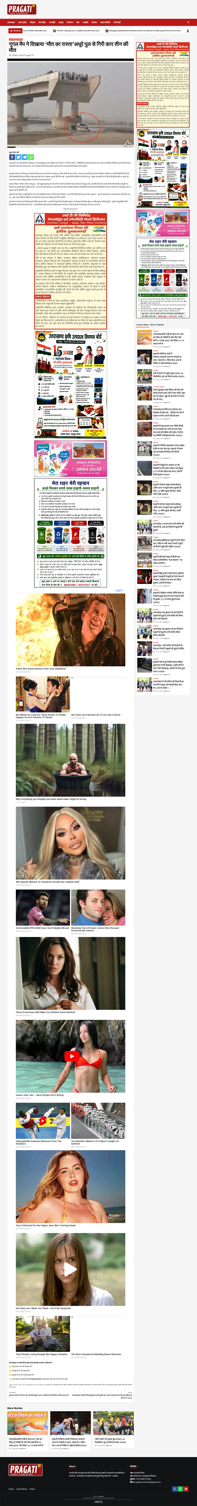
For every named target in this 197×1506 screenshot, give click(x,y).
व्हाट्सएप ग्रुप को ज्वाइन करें (22, 1366)
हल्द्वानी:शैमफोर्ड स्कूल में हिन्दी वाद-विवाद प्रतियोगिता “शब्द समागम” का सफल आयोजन (167, 559)
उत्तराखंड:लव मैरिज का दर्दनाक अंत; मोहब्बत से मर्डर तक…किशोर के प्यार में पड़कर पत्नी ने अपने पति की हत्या (76, 31)
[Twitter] (18, 157)
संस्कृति (85, 22)
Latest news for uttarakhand (23, 1385)
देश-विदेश (42, 22)
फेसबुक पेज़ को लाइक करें (21, 1370)
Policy (32, 1489)
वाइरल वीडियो (105, 22)
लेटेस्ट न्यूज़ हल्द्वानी (107, 1385)
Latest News (21, 1489)
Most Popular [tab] (157, 324)
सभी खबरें (117, 22)
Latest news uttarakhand (43, 1385)
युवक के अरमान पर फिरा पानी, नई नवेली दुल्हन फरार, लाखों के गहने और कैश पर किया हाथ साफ (39, 1393)
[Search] (188, 22)
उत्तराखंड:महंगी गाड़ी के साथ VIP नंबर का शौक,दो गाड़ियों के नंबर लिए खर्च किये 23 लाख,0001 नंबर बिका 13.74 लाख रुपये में (150, 31)
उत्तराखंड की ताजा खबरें (59, 1385)
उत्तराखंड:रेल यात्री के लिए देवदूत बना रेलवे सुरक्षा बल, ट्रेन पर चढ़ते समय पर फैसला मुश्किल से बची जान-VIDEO (102, 1395)
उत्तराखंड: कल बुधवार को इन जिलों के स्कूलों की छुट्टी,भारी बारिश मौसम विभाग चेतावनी (168, 632)
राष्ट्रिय (32, 22)
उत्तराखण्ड (11, 22)
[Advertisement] (109, 9)
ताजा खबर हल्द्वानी (96, 1385)
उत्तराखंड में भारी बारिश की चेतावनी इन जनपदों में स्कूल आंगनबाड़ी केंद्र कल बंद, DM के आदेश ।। (168, 684)
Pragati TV (29, 55)
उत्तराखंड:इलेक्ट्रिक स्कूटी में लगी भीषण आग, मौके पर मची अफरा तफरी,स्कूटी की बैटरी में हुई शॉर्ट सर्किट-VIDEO (169, 543)
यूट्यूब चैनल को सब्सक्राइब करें (23, 1375)
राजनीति (52, 22)
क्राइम (61, 22)
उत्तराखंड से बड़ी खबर (84, 1385)
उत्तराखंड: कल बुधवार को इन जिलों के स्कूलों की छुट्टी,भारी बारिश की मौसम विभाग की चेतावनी (168, 615)
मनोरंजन (70, 22)
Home (11, 1489)
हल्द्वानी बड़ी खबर (122, 1385)
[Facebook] (12, 157)
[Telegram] (25, 157)
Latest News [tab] (142, 324)
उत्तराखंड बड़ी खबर (72, 1385)
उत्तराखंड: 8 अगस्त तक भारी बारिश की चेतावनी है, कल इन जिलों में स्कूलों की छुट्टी (168, 526)
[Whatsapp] (31, 157)
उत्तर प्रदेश (22, 22)
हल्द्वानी (115, 1385)
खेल (77, 22)
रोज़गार (94, 22)
